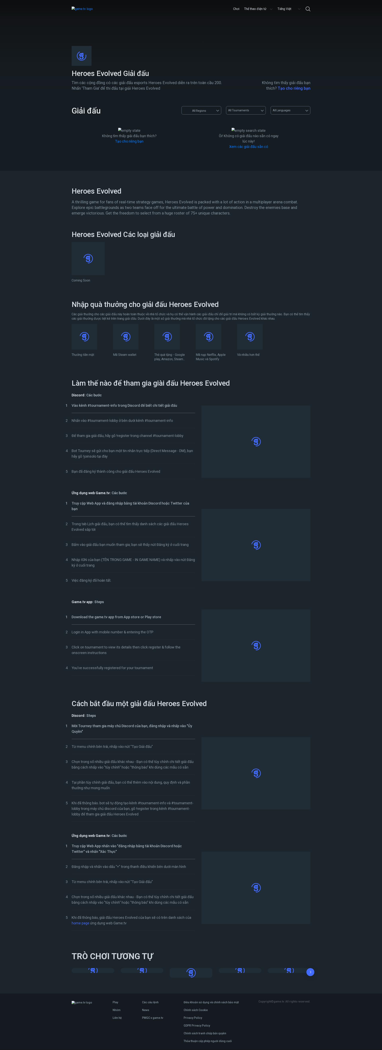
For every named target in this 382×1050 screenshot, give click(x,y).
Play (115, 1002)
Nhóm (117, 1010)
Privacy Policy (193, 1017)
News (145, 1010)
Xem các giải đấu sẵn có (248, 147)
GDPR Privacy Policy (197, 1025)
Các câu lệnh (150, 1002)
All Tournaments (238, 110)
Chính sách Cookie (196, 1010)
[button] (310, 973)
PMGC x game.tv (152, 1017)
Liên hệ (117, 1017)
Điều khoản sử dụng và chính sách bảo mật (211, 1002)
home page (80, 923)
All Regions (199, 110)
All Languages (281, 110)
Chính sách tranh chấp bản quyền (205, 1033)
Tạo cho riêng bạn (294, 88)
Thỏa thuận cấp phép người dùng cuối (208, 1041)
